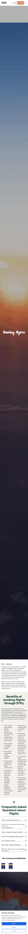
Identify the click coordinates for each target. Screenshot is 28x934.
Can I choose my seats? (8, 840)
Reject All (14, 931)
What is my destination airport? (10, 820)
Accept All (14, 923)
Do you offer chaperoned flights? (11, 845)
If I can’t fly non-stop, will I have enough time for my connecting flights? (13, 826)
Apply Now (20, 3)
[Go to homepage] (4, 3)
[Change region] (15, 3)
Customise (14, 927)
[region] (14, 922)
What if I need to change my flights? (12, 832)
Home (2, 664)
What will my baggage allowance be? (12, 836)
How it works (9, 664)
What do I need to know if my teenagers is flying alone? (13, 850)
